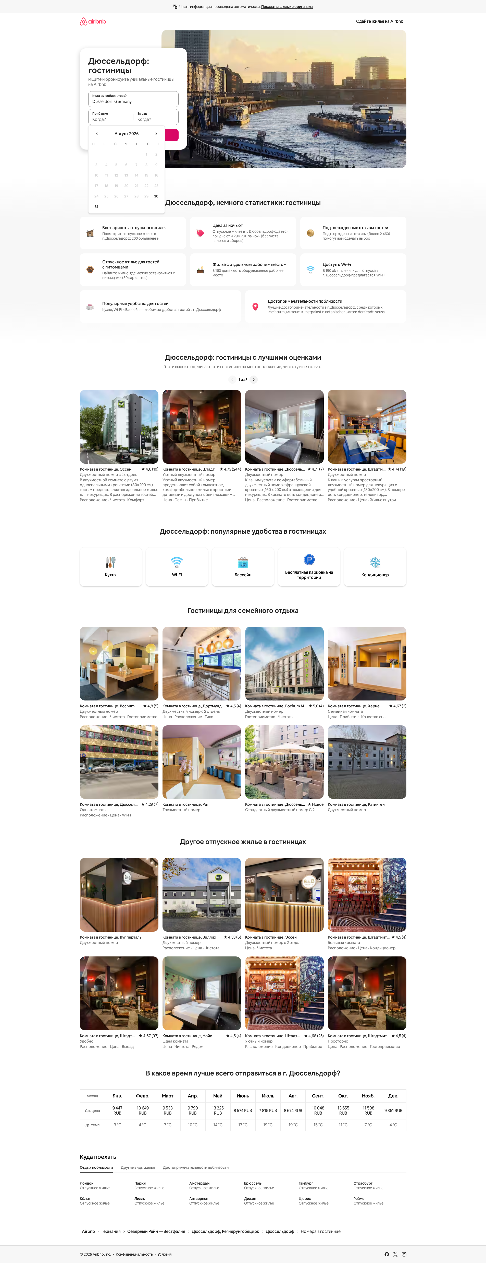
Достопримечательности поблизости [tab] (196, 1167)
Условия (165, 1254)
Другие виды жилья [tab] (138, 1167)
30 (156, 196)
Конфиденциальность (134, 1254)
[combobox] (133, 101)
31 (96, 206)
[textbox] (110, 119)
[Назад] (232, 380)
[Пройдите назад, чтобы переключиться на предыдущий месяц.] (97, 133)
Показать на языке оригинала (287, 6)
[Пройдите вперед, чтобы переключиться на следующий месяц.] (155, 133)
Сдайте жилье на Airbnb (379, 21)
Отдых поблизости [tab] (96, 1167)
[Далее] (254, 380)
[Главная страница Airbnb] (93, 21)
